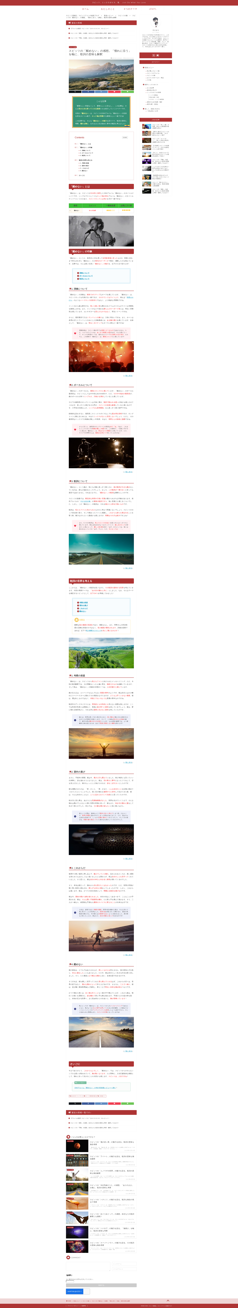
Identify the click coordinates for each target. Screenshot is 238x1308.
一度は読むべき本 (152, 111)
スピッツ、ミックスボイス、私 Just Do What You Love (119, 2)
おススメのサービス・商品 (155, 77)
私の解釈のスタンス (93, 630)
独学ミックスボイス (151, 84)
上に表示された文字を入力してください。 (80, 1279)
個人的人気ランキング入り (76, 1096)
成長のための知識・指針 (154, 102)
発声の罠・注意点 (152, 104)
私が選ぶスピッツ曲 (153, 71)
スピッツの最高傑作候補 (90, 1096)
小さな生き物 (85, 501)
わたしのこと (108, 9)
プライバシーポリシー (73, 1305)
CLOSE (125, 137)
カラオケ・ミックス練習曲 (156, 99)
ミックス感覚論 (153, 95)
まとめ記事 (150, 88)
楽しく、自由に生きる (152, 109)
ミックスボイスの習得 (154, 92)
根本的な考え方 (152, 90)
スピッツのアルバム (153, 73)
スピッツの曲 (73, 47)
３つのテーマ (130, 9)
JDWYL (153, 9)
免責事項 (84, 1305)
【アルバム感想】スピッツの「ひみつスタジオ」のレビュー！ (90, 28)
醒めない (82, 611)
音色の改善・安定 (154, 97)
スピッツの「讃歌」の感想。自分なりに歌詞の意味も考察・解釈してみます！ (94, 33)
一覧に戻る (128, 376)
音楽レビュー (149, 67)
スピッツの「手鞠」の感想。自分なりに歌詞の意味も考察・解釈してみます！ (94, 38)
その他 (149, 80)
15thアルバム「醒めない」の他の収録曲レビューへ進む (95, 1088)
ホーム (85, 9)
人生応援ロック (102, 1096)
